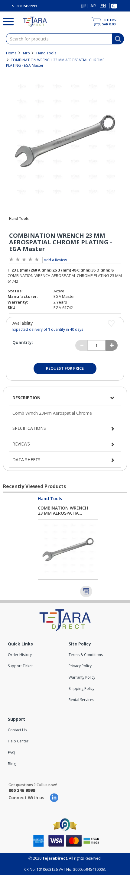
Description (26, 398)
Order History (20, 654)
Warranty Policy (82, 677)
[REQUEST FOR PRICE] (86, 591)
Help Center (18, 741)
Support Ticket (20, 665)
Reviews (21, 444)
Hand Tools (46, 53)
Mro (26, 53)
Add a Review (55, 259)
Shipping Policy (81, 688)
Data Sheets (26, 459)
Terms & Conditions (86, 654)
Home (11, 53)
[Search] (7, 21)
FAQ (11, 752)
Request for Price (65, 368)
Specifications (29, 428)
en (103, 5)
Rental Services (81, 699)
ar (93, 5)
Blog (12, 763)
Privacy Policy (80, 665)
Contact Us (17, 729)
